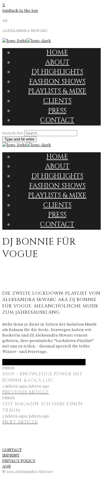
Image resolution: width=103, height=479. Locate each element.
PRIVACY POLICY (18, 460)
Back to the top (23, 10)
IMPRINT (10, 455)
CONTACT (12, 450)
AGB (6, 466)
